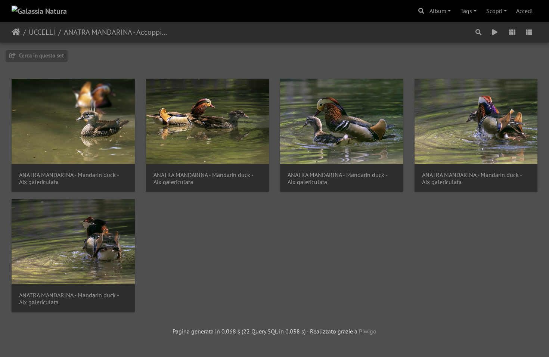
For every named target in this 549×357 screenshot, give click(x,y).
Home (16, 32)
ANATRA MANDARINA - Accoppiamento (115, 32)
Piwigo (367, 331)
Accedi (524, 11)
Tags (466, 11)
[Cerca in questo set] (479, 32)
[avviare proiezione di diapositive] (494, 32)
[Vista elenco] (528, 32)
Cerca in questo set (41, 55)
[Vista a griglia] (512, 32)
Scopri (494, 11)
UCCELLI (42, 32)
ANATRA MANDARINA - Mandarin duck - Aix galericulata (69, 178)
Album (437, 11)
